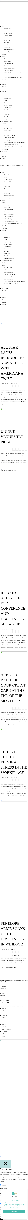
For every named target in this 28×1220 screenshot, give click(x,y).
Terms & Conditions (6, 1013)
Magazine (4, 54)
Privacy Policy (5, 1015)
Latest (3, 26)
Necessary (4, 1185)
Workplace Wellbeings (9, 49)
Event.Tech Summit (8, 63)
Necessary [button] (2, 1181)
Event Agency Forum (8, 70)
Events (3, 56)
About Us (4, 86)
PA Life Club (4, 82)
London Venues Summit (9, 68)
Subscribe (4, 91)
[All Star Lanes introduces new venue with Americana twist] (13, 386)
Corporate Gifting (8, 35)
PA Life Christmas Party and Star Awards (13, 77)
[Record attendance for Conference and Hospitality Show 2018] (13, 631)
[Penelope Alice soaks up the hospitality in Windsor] (13, 952)
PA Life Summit (7, 61)
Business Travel (7, 28)
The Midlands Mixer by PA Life (11, 75)
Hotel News (6, 42)
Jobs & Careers (5, 79)
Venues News (7, 47)
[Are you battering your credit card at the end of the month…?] (13, 708)
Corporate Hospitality (8, 33)
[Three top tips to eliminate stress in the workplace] (13, 780)
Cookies (3, 1017)
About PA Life (5, 1008)
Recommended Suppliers (7, 51)
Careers (5, 31)
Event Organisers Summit (9, 65)
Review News (7, 45)
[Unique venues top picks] (13, 449)
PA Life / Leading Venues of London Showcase (14, 72)
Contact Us (4, 89)
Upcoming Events (8, 58)
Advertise (4, 84)
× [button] (26, 1190)
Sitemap (3, 1020)
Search (1, 169)
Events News (7, 40)
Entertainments (7, 38)
